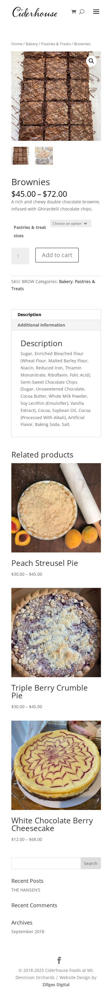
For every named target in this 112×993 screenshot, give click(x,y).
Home (16, 43)
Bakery (32, 43)
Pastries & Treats (56, 43)
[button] (91, 61)
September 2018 (27, 931)
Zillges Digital (56, 984)
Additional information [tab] (41, 325)
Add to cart (57, 255)
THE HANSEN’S (25, 890)
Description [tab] (29, 314)
